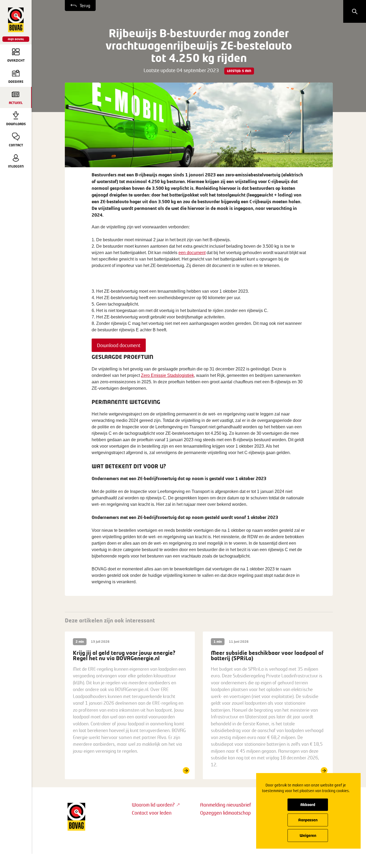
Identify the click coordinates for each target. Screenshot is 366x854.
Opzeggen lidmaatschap (225, 813)
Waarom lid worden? (153, 805)
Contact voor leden (151, 813)
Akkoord (307, 804)
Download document (118, 345)
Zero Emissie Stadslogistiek (167, 375)
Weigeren (308, 835)
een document (192, 252)
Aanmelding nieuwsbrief (225, 805)
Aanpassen (308, 820)
